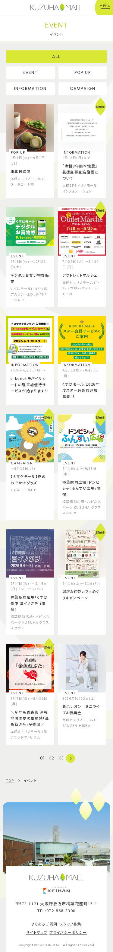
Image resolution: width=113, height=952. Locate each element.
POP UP (82, 72)
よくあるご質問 (45, 923)
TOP (10, 780)
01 (42, 758)
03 (61, 758)
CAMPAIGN (82, 88)
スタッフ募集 (70, 923)
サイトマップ (36, 932)
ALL (56, 56)
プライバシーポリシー (68, 932)
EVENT (30, 72)
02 (52, 758)
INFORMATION (30, 88)
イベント (30, 780)
